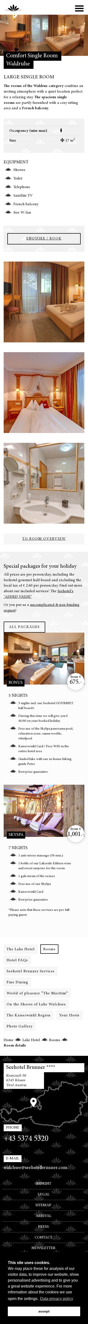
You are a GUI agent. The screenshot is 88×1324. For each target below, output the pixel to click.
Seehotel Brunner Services (31, 971)
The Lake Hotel (21, 949)
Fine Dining (17, 982)
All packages (24, 627)
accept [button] (44, 1311)
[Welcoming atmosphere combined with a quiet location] (44, 302)
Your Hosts (69, 1015)
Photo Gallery (20, 1026)
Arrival (43, 1216)
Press (43, 1227)
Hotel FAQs (17, 960)
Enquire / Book (44, 239)
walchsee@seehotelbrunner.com (35, 1168)
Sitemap (43, 1205)
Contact (43, 1238)
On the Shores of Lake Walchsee (36, 1004)
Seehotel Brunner (18, 7)
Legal (43, 1194)
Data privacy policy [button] (56, 1299)
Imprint (43, 1184)
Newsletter (43, 1248)
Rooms (49, 949)
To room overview (44, 539)
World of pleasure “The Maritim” (37, 993)
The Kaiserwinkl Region (29, 1015)
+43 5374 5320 (26, 1139)
